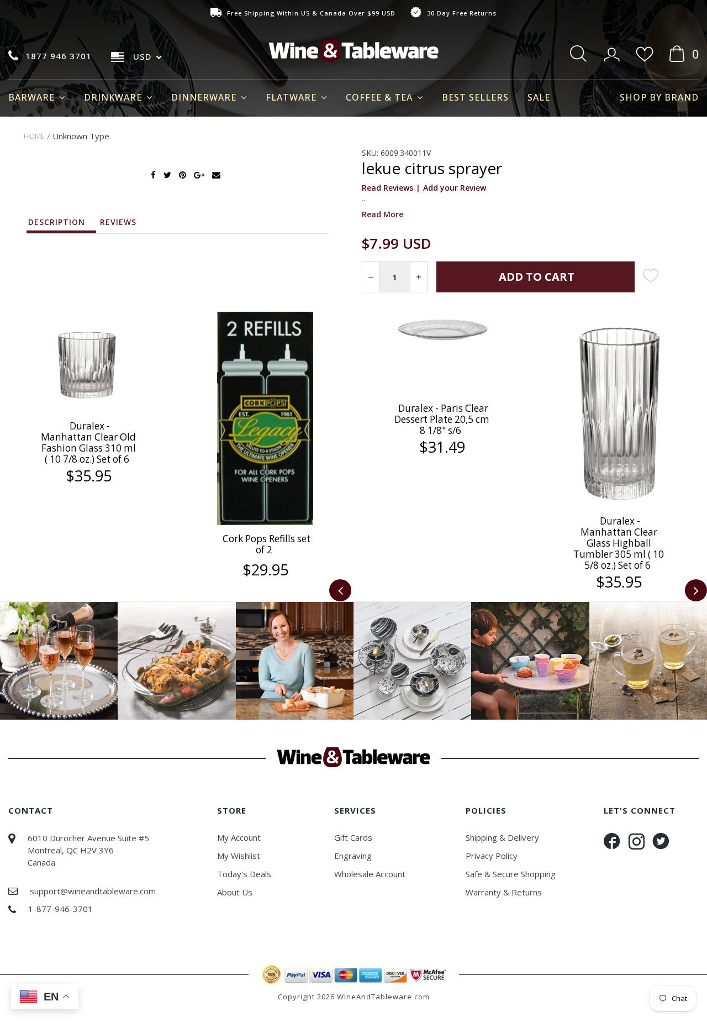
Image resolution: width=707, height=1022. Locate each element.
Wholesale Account (369, 873)
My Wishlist (238, 855)
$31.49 (442, 447)
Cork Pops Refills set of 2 (266, 544)
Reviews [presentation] (118, 222)
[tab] (62, 225)
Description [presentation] (56, 222)
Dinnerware (205, 97)
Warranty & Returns (504, 892)
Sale (538, 97)
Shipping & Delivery (502, 837)
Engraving (353, 855)
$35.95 (89, 476)
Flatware (292, 97)
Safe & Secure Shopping (511, 873)
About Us (234, 892)
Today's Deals (244, 873)
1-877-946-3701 (60, 908)
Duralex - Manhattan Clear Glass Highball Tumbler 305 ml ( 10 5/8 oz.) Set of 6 (618, 543)
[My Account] (613, 50)
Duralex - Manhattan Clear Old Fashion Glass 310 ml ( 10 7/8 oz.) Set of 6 (88, 442)
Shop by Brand (659, 97)
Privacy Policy (492, 855)
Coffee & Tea (380, 97)
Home (34, 136)
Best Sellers (475, 97)
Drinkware (114, 97)
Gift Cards (353, 837)
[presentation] (340, 590)
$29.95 (265, 570)
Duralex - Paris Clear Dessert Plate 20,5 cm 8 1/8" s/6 (441, 419)
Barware (32, 97)
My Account (239, 837)
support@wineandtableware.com (93, 891)
